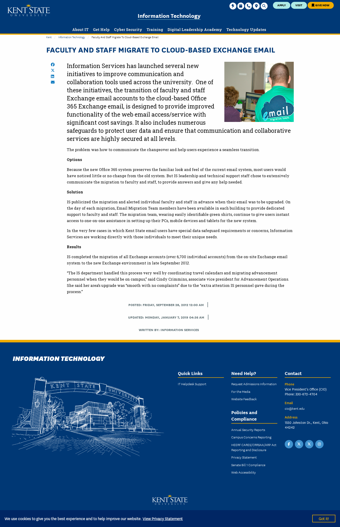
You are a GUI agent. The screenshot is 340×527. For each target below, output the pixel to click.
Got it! (324, 518)
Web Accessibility (243, 472)
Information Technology (169, 15)
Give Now (322, 5)
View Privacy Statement (163, 518)
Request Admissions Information (254, 383)
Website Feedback (244, 398)
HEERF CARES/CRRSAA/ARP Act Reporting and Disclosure (253, 447)
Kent (49, 37)
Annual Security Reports (248, 429)
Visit (298, 5)
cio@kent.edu (295, 408)
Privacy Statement (244, 457)
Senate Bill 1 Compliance (248, 464)
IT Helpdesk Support (192, 383)
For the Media (240, 391)
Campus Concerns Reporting (251, 437)
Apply (281, 5)
